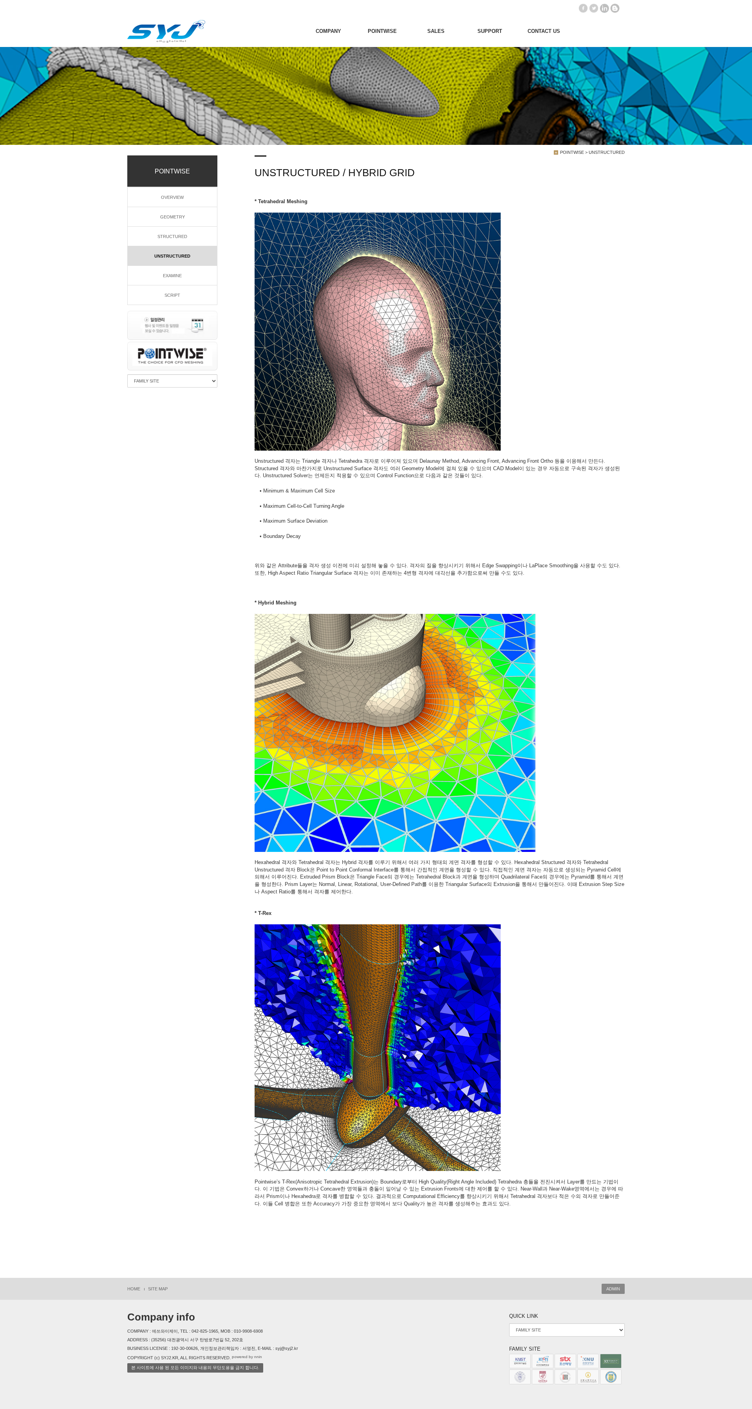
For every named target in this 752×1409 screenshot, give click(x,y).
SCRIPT (172, 295)
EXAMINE (172, 275)
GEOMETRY (172, 217)
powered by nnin (247, 1357)
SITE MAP (158, 1288)
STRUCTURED (172, 236)
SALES (436, 31)
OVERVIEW (172, 197)
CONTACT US (544, 31)
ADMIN (613, 1288)
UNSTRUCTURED (172, 256)
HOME (133, 1288)
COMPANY (328, 31)
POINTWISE (382, 31)
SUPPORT (489, 31)
